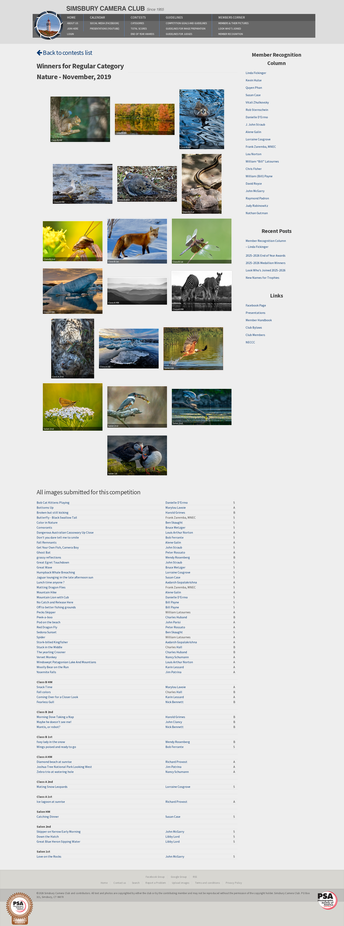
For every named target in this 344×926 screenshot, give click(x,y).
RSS (195, 877)
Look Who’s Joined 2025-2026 (265, 270)
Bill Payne (172, 602)
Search (136, 883)
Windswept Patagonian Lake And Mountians (66, 662)
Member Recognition (230, 33)
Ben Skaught (174, 522)
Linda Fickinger (256, 73)
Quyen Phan (254, 88)
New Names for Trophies (262, 278)
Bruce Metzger (175, 527)
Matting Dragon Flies (51, 587)
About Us (72, 23)
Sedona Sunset (47, 632)
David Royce (254, 183)
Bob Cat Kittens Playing (53, 502)
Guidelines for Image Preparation (185, 28)
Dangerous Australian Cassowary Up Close (65, 532)
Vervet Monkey (47, 657)
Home (71, 17)
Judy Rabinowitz (257, 206)
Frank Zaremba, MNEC (261, 147)
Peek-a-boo (45, 617)
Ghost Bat (44, 552)
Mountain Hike (47, 592)
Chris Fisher (254, 169)
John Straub (173, 547)
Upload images (180, 883)
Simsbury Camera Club (57, 893)
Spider (41, 637)
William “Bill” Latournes (262, 161)
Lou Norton (253, 154)
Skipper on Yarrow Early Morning (59, 831)
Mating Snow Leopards (52, 787)
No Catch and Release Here (55, 602)
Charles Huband (176, 617)
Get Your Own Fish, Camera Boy (58, 547)
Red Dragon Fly (47, 627)
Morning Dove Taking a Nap (55, 717)
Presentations (255, 313)
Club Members (255, 335)
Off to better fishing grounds (56, 607)
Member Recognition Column (266, 241)
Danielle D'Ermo (176, 502)
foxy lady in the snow (51, 742)
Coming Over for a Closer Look (57, 697)
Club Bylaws (254, 327)
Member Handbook (259, 320)
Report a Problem (156, 883)
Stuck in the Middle (49, 647)
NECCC (250, 342)
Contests (138, 17)
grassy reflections (49, 557)
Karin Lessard (174, 667)
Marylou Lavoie (175, 507)
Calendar (97, 17)
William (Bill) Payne (259, 176)
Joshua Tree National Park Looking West (64, 767)
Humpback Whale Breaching (56, 572)
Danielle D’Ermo (257, 117)
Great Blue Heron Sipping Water (58, 841)
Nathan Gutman (257, 213)
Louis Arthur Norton (179, 532)
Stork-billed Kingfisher (52, 642)
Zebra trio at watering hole (55, 772)
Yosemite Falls (46, 672)
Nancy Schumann (177, 657)
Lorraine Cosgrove (177, 572)
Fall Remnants (47, 542)
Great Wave (44, 567)
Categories (137, 23)
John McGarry (174, 831)
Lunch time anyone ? (50, 582)
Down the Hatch (48, 836)
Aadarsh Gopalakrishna (181, 582)
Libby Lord (172, 836)
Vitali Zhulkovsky (257, 102)
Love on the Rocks (49, 856)
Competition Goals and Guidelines (186, 23)
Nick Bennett (174, 702)
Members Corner (231, 17)
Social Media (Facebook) (104, 23)
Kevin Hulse (254, 80)
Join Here (72, 28)
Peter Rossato (175, 552)
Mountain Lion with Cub (53, 597)
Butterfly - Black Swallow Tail (57, 517)
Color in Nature (47, 522)
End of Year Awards (142, 33)
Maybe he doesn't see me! (54, 722)
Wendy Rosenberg (177, 557)
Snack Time (44, 687)
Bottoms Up (45, 507)
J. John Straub (255, 124)
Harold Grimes (175, 512)
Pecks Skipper (46, 612)
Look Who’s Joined (229, 28)
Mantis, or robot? (48, 727)
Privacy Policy (234, 883)
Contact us (119, 883)
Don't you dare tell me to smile (58, 537)
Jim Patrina (173, 672)
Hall (179, 647)
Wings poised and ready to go (56, 747)
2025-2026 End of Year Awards (265, 255)
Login (70, 33)
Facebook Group (155, 877)
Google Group (179, 877)
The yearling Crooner (51, 652)
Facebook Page (256, 305)
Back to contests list (67, 53)
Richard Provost (176, 762)
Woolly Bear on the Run (53, 667)
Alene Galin (173, 542)
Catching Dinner (48, 817)
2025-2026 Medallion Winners (265, 263)
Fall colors (44, 692)
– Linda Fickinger (257, 247)
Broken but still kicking (52, 512)
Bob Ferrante (174, 537)
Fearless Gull (45, 702)
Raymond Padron (257, 198)
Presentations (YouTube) (104, 28)
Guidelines (174, 17)
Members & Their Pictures (233, 23)
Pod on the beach (48, 622)
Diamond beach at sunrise (54, 762)
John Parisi (173, 622)
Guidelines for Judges (179, 33)
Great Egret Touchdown (53, 562)
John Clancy (173, 722)
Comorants (44, 527)
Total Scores (139, 28)
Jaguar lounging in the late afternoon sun (65, 577)
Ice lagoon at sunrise (51, 802)
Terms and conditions (207, 883)
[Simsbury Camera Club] (49, 39)
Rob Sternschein (257, 110)
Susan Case (172, 577)
